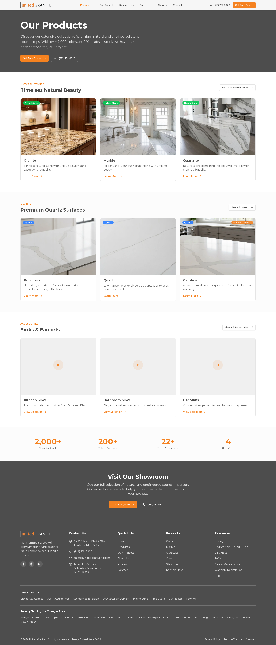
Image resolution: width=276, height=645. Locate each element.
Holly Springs (115, 617)
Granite (171, 541)
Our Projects (107, 5)
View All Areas (28, 622)
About (161, 5)
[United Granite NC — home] (36, 5)
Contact (177, 5)
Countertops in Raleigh (86, 598)
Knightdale (173, 617)
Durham (36, 617)
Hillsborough (202, 617)
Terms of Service (233, 639)
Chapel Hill (67, 617)
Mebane (245, 617)
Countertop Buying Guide (231, 547)
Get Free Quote (244, 5)
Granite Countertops (31, 598)
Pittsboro (217, 617)
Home (121, 541)
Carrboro (187, 617)
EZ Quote (221, 552)
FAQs (218, 558)
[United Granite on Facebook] (23, 564)
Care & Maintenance (227, 564)
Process (122, 564)
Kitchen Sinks (174, 570)
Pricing (219, 541)
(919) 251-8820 (222, 5)
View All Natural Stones (234, 87)
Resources (125, 5)
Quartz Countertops (58, 598)
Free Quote (158, 598)
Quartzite (172, 552)
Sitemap (251, 639)
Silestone (172, 564)
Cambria (171, 558)
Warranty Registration (228, 570)
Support (144, 5)
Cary (47, 617)
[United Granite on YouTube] (40, 564)
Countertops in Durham (116, 598)
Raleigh (24, 617)
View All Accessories (236, 327)
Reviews (191, 598)
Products (85, 5)
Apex (55, 617)
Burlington (232, 617)
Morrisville (99, 617)
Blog (218, 575)
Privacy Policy (212, 639)
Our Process (175, 598)
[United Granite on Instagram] (31, 564)
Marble (170, 547)
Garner (129, 617)
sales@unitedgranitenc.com (92, 557)
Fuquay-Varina (156, 617)
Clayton (140, 617)
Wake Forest (83, 617)
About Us (124, 558)
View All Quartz (239, 207)
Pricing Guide (140, 598)
